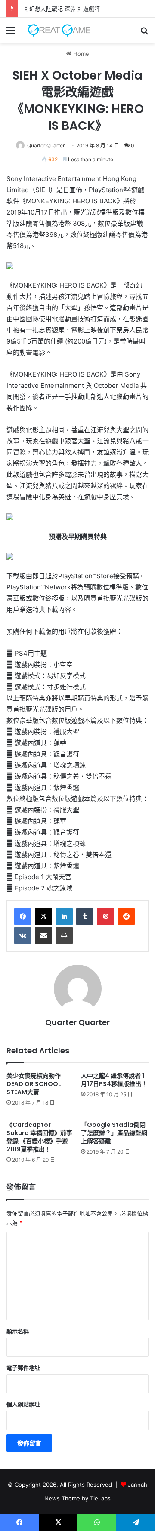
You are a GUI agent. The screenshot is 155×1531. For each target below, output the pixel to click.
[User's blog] (56, 30)
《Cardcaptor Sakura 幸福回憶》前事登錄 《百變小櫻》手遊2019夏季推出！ (39, 1137)
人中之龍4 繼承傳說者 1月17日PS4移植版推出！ (114, 1079)
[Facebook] (22, 916)
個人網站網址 (23, 1404)
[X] (43, 916)
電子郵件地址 (23, 1367)
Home (80, 53)
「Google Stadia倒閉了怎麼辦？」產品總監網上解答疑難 (114, 1132)
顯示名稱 (17, 1331)
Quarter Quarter (46, 145)
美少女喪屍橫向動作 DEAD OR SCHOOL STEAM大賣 (33, 1083)
